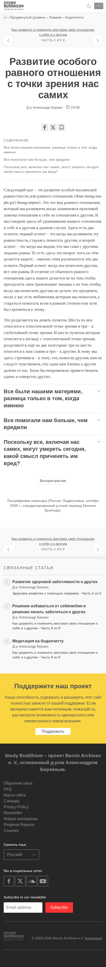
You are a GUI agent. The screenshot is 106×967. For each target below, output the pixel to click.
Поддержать (53, 731)
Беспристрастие (53, 481)
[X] (53, 127)
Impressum (93, 938)
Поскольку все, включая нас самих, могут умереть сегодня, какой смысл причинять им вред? (52, 169)
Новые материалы (21, 819)
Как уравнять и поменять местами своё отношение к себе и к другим (53, 32)
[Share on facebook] (44, 127)
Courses (11, 831)
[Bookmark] (61, 127)
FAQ (8, 789)
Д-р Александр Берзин (44, 107)
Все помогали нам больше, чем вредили (37, 159)
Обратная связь (18, 783)
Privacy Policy (16, 807)
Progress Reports (19, 825)
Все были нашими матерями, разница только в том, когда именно (50, 149)
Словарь (12, 801)
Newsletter (13, 813)
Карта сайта (15, 795)
